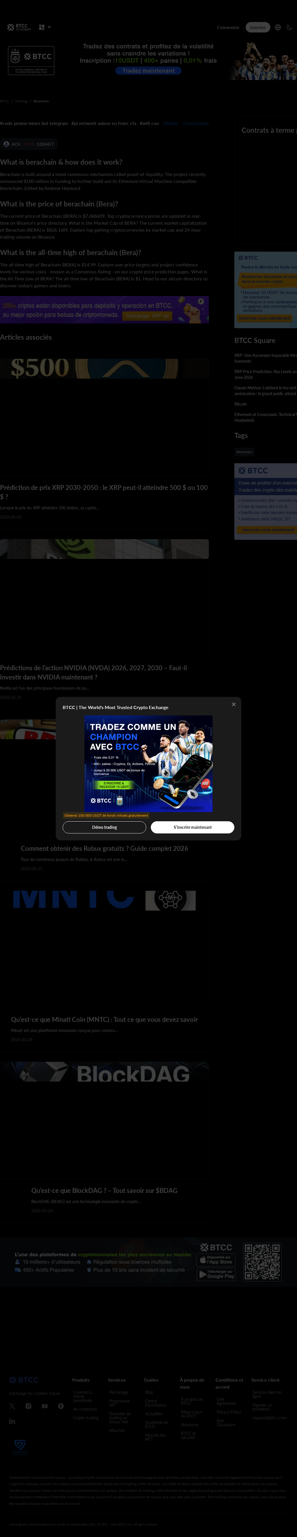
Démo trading (105, 825)
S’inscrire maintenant (193, 827)
